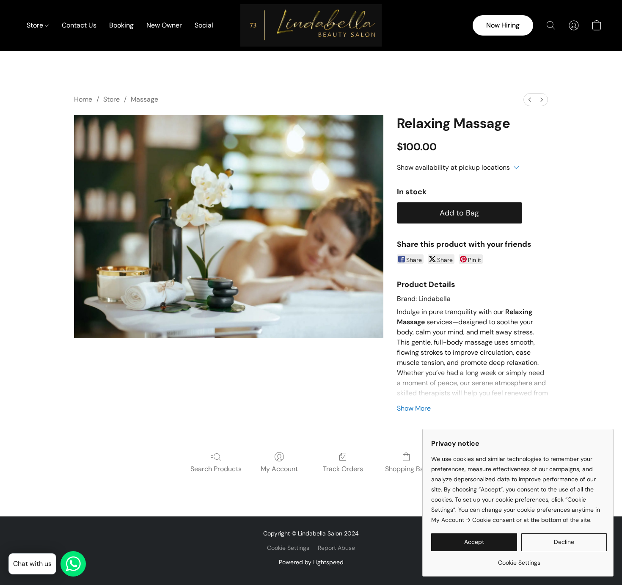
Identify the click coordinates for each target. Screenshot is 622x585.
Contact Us (79, 25)
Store (36, 25)
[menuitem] (530, 100)
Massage (144, 99)
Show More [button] (414, 408)
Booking (121, 25)
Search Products (216, 468)
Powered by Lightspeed (311, 562)
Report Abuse (336, 548)
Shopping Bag (406, 468)
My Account (279, 468)
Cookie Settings (288, 548)
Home (83, 99)
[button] (310, 25)
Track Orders (343, 468)
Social (204, 25)
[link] (519, 559)
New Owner (164, 25)
